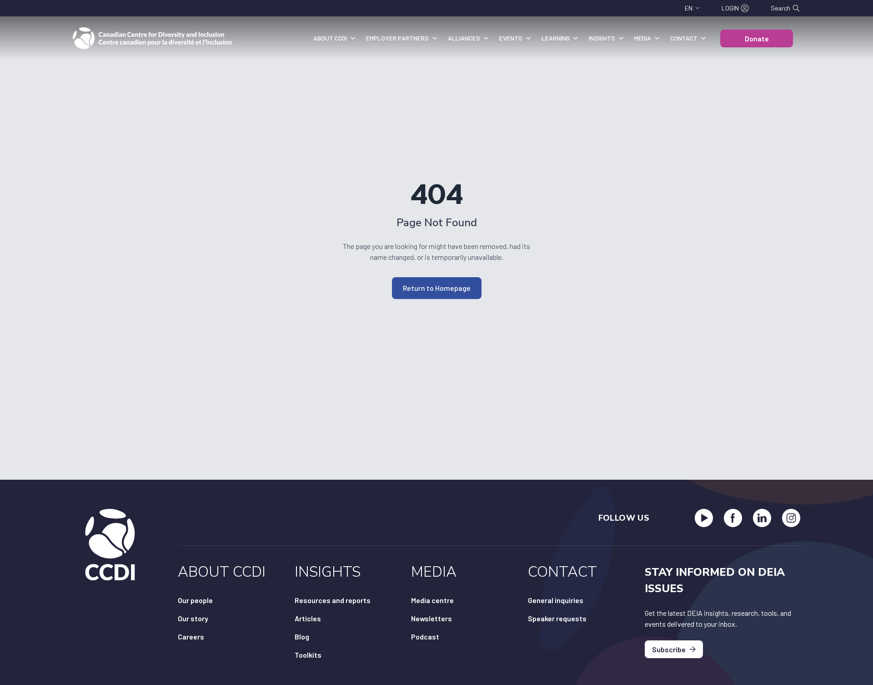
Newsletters (431, 618)
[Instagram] (791, 518)
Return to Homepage (437, 288)
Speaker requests (557, 618)
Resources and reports (333, 600)
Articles (308, 618)
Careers (191, 636)
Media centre (432, 600)
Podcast (425, 636)
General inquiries (555, 600)
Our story (193, 618)
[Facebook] (733, 518)
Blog (302, 636)
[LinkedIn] (762, 518)
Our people (195, 600)
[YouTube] (704, 518)
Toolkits (308, 654)
